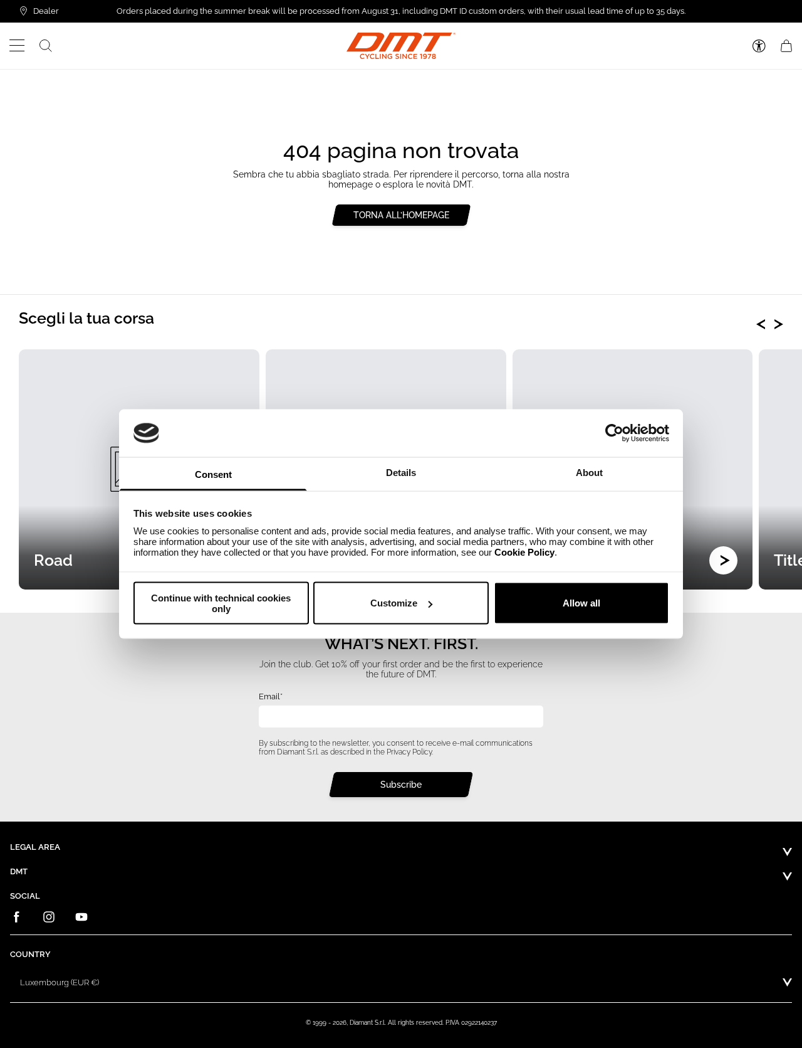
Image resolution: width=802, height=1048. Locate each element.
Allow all (581, 603)
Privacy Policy (409, 751)
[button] (17, 46)
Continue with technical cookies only (221, 602)
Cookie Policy (524, 552)
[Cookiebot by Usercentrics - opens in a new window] (614, 432)
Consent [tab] (213, 474)
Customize (393, 603)
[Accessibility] (759, 46)
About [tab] (589, 472)
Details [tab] (401, 472)
